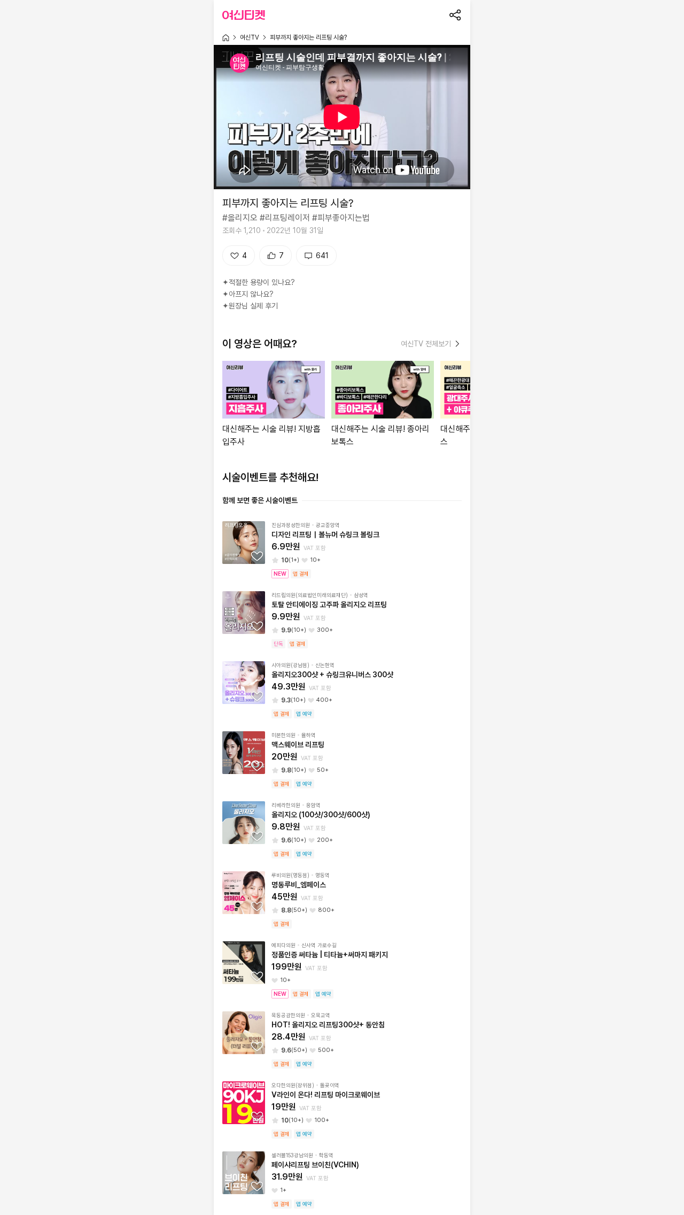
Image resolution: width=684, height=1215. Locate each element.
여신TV (249, 37)
